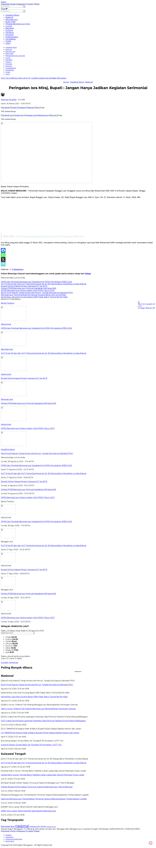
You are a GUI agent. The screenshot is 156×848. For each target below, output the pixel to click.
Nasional (9, 17)
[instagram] (20, 4)
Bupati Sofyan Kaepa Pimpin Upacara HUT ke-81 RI (24, 569)
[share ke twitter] (13, 107)
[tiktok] (37, 4)
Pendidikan (10, 39)
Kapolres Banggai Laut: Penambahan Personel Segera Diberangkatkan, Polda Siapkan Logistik (44, 799)
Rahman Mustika (8, 100)
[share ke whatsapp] (21, 107)
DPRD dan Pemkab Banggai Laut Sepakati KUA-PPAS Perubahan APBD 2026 (36, 521)
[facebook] (5, 4)
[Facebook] (3, 250)
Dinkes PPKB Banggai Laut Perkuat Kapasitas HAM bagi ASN (28, 594)
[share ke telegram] (30, 107)
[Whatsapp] (3, 255)
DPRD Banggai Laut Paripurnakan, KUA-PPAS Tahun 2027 (28, 618)
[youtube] (29, 4)
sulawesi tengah (51, 826)
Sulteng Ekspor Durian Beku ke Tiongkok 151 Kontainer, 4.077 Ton (31, 745)
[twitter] (13, 4)
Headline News (12, 15)
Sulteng (9, 30)
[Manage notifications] (150, 843)
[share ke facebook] (5, 107)
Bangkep (9, 28)
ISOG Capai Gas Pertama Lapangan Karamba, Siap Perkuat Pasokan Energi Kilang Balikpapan (43, 721)
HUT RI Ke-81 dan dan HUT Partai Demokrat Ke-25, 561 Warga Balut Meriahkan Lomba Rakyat (43, 545)
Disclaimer (9, 837)
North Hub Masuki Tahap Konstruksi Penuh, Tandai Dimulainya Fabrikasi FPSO (37, 685)
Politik (8, 41)
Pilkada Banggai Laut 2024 (17, 24)
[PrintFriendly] (3, 264)
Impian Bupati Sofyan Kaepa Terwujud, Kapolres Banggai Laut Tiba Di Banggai (36, 787)
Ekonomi (9, 35)
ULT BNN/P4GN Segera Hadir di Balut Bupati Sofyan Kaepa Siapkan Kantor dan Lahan (40, 733)
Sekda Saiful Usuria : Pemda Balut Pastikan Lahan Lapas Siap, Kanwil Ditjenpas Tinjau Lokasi (42, 775)
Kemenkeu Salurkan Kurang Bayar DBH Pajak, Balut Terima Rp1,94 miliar (34, 697)
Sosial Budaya (11, 37)
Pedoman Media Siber (13, 839)
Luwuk (8, 26)
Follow (88, 274)
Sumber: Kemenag (9, 662)
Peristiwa (9, 32)
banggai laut (8, 826)
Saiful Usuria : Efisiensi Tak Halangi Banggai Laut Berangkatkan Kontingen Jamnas (38, 709)
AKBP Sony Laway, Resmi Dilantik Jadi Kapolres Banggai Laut (28, 811)
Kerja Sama (9, 841)
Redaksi (8, 835)
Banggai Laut (11, 19)
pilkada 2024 (35, 826)
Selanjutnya (18, 269)
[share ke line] (36, 107)
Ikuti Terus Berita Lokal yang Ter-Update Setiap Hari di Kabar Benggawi (33, 78)
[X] (3, 259)
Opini (7, 43)
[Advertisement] (78, 216)
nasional (22, 826)
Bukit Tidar (10, 22)
